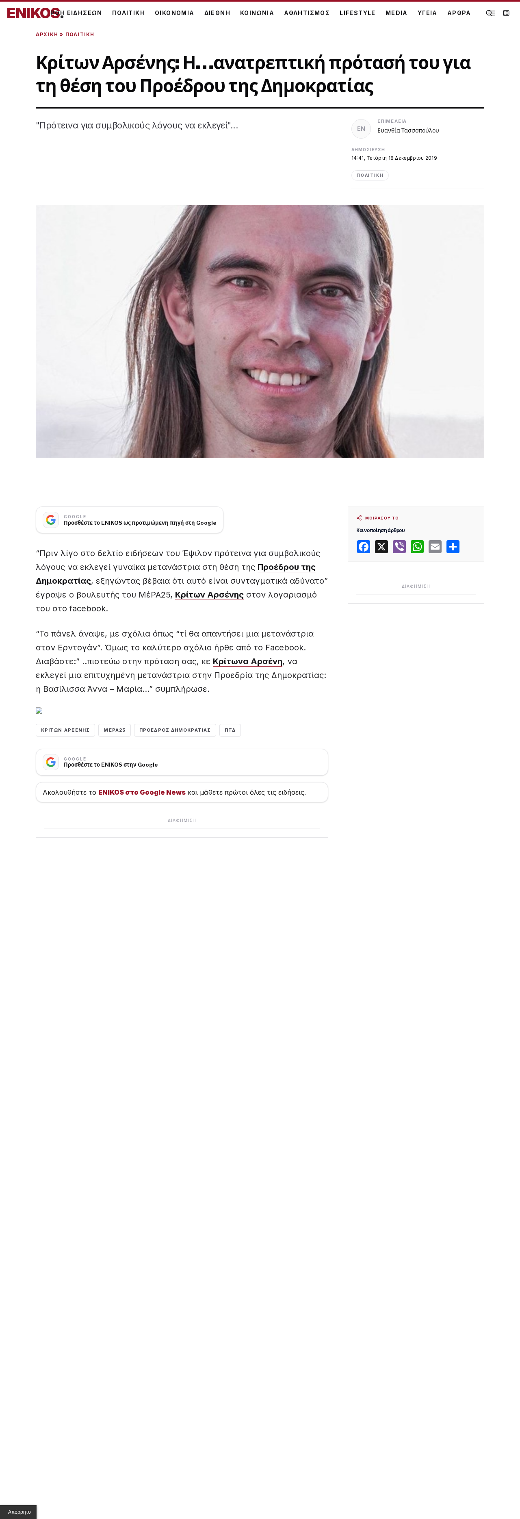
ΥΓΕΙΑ (428, 12)
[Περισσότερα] (491, 13)
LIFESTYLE (358, 12)
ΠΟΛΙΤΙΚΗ (128, 12)
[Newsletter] (506, 13)
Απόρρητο (19, 1512)
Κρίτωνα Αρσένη (247, 661)
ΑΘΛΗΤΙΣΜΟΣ (307, 12)
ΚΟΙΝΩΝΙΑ (257, 12)
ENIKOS (35, 13)
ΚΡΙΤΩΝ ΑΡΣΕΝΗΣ (65, 730)
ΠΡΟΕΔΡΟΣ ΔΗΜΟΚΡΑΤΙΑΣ (175, 730)
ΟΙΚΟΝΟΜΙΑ (175, 12)
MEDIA (397, 12)
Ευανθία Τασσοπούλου (408, 130)
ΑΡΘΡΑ (459, 12)
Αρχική (47, 34)
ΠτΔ (230, 730)
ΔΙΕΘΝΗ (217, 12)
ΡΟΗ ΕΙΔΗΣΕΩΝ (76, 12)
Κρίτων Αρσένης (209, 595)
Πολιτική (80, 34)
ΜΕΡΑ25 (115, 730)
